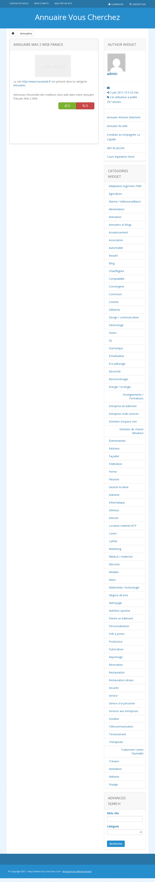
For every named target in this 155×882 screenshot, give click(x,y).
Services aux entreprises (123, 711)
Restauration (117, 672)
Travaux (114, 761)
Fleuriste (114, 479)
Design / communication (124, 317)
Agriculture (115, 194)
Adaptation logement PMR (125, 186)
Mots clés (113, 813)
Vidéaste (114, 776)
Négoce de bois (118, 595)
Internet (114, 518)
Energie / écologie (120, 387)
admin (112, 73)
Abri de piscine (116, 148)
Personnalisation (119, 626)
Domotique (116, 348)
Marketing (115, 549)
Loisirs (113, 533)
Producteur (115, 641)
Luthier (113, 541)
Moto (112, 580)
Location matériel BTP (122, 525)
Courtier (114, 302)
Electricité (115, 371)
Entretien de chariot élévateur (131, 431)
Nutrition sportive (119, 610)
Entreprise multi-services (124, 414)
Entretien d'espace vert (123, 421)
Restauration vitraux (121, 680)
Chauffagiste (116, 271)
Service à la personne (122, 703)
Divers (113, 333)
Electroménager (118, 379)
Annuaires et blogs (120, 224)
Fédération (115, 464)
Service (113, 695)
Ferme (113, 471)
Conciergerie (116, 286)
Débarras (114, 309)
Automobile (116, 248)
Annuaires (26, 33)
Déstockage (116, 325)
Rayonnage (116, 657)
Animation (115, 217)
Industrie (114, 495)
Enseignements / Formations (133, 396)
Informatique (117, 502)
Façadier (114, 456)
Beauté (113, 255)
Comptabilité (116, 278)
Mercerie (114, 564)
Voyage (113, 784)
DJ (110, 340)
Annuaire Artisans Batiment (123, 117)
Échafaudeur (116, 356)
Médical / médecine (121, 556)
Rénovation (116, 664)
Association (116, 240)
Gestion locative (119, 487)
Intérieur (114, 510)
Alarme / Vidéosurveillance (125, 201)
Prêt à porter (117, 634)
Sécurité (114, 688)
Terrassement (117, 734)
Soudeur (114, 719)
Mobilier (114, 572)
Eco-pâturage (117, 363)
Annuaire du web (117, 126)
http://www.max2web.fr (36, 81)
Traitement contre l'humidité (132, 751)
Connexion (117, 4)
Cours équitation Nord (120, 156)
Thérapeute (116, 742)
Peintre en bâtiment (121, 618)
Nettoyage (115, 603)
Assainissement (118, 232)
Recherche (115, 843)
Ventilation (115, 769)
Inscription (139, 4)
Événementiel (117, 441)
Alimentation (116, 209)
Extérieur (114, 448)
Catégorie (113, 826)
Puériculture (116, 649)
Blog (112, 263)
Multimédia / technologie (124, 587)
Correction (115, 294)
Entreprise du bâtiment (123, 406)
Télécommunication (121, 726)
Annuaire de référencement (77, 871)
